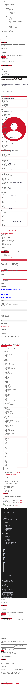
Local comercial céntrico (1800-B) (8, 653)
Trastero (11, 26)
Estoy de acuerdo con (12, 55)
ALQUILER (9, 7)
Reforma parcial (6, 246)
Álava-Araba (12, 12)
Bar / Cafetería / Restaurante (15, 21)
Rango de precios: (5, 230)
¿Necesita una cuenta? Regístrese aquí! (9, 44)
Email (19, 270)
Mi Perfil (5, 590)
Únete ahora (21, 619)
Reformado (4, 247)
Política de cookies (7, 593)
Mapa (21, 84)
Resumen (3, 84)
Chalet (10, 18)
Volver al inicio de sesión (6, 67)
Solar (10, 30)
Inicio (4, 1)
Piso (10, 17)
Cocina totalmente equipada (8, 241)
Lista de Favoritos (7, 586)
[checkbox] (1, 344)
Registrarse (3, 57)
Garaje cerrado (12, 23)
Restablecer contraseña (6, 65)
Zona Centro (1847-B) (8, 505)
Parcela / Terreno (13, 27)
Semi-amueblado (6, 249)
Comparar (3, 659)
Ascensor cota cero (6, 237)
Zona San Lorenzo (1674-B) (7, 652)
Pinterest (11, 270)
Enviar (2, 651)
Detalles (12, 84)
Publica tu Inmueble (7, 597)
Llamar (12, 345)
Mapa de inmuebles (7, 589)
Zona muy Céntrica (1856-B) (10, 500)
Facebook (3, 270)
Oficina (11, 22)
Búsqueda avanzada (10, 4)
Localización (9, 8)
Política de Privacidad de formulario (11, 595)
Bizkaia (11, 9)
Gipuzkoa (11, 10)
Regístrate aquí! (4, 619)
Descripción (7, 84)
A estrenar (4, 234)
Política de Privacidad (16, 344)
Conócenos (6, 32)
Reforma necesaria (6, 244)
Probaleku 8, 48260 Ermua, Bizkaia (11, 519)
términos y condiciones (17, 55)
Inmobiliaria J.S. (5, 323)
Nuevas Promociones (8, 31)
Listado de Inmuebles (8, 3)
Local (10, 19)
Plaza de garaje (12, 25)
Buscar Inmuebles (5, 251)
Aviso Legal (6, 579)
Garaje (3, 243)
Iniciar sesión (4, 42)
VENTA (8, 5)
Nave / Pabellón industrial (15, 29)
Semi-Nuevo (5, 250)
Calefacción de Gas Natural (8, 240)
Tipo (7, 16)
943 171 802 (6, 74)
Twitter (7, 270)
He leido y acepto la (11, 344)
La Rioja (11, 14)
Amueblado (5, 236)
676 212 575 (6, 73)
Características (17, 84)
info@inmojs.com (7, 71)
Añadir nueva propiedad (8, 577)
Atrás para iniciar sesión (6, 58)
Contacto (5, 34)
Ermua (5, 269)
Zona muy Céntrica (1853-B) (10, 502)
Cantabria (11, 13)
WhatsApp (15, 270)
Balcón (4, 238)
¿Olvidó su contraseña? (13, 619)
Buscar (5, 493)
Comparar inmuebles (8, 581)
